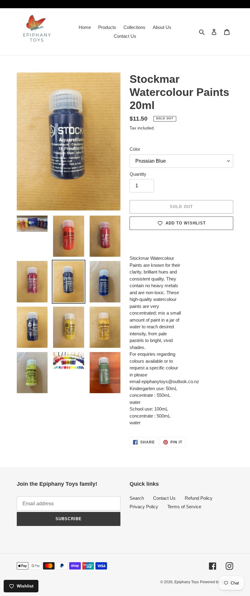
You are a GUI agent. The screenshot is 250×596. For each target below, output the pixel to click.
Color (135, 149)
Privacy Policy (144, 506)
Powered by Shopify (216, 582)
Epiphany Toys (186, 582)
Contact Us (164, 498)
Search (137, 498)
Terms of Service (184, 506)
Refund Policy (198, 498)
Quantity (138, 174)
